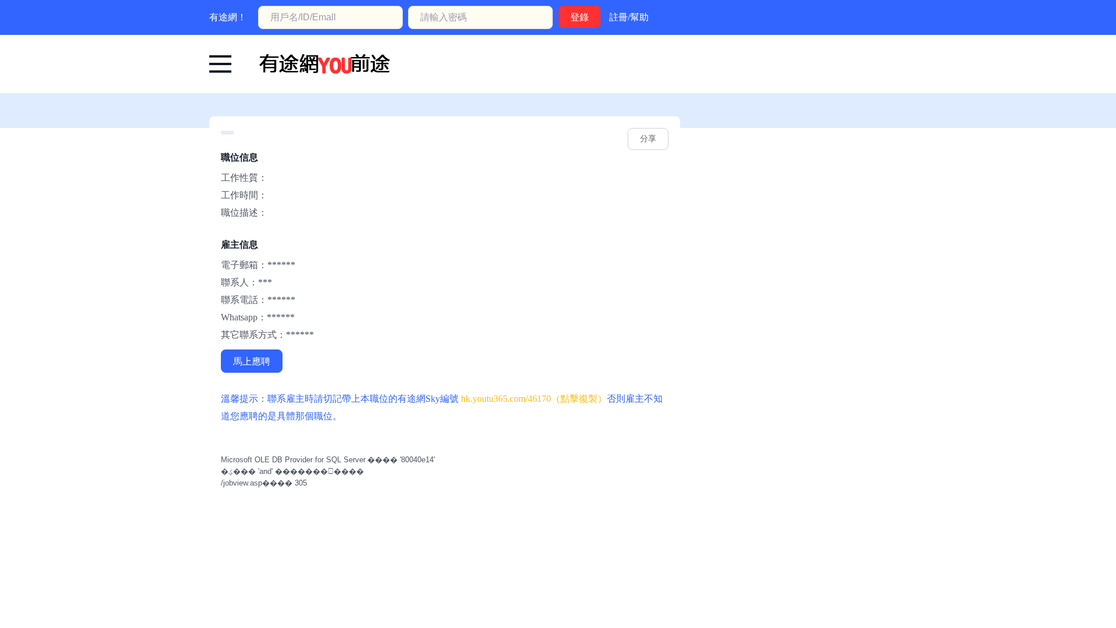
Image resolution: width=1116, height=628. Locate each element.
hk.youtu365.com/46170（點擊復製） (534, 399)
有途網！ (227, 17)
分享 (648, 138)
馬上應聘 (251, 361)
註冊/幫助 (629, 17)
